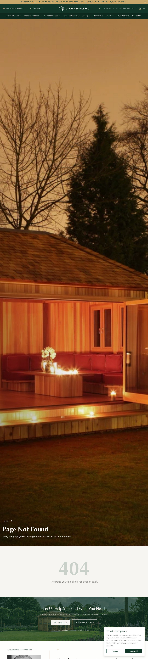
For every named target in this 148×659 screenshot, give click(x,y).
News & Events (123, 16)
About (108, 16)
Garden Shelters (70, 16)
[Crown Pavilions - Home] (74, 8)
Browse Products (86, 622)
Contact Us (136, 16)
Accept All (134, 651)
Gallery (85, 16)
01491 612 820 (69, 630)
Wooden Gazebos (31, 16)
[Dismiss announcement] (145, 2)
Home (5, 521)
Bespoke (97, 16)
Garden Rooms (13, 16)
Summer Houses (51, 16)
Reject (115, 651)
